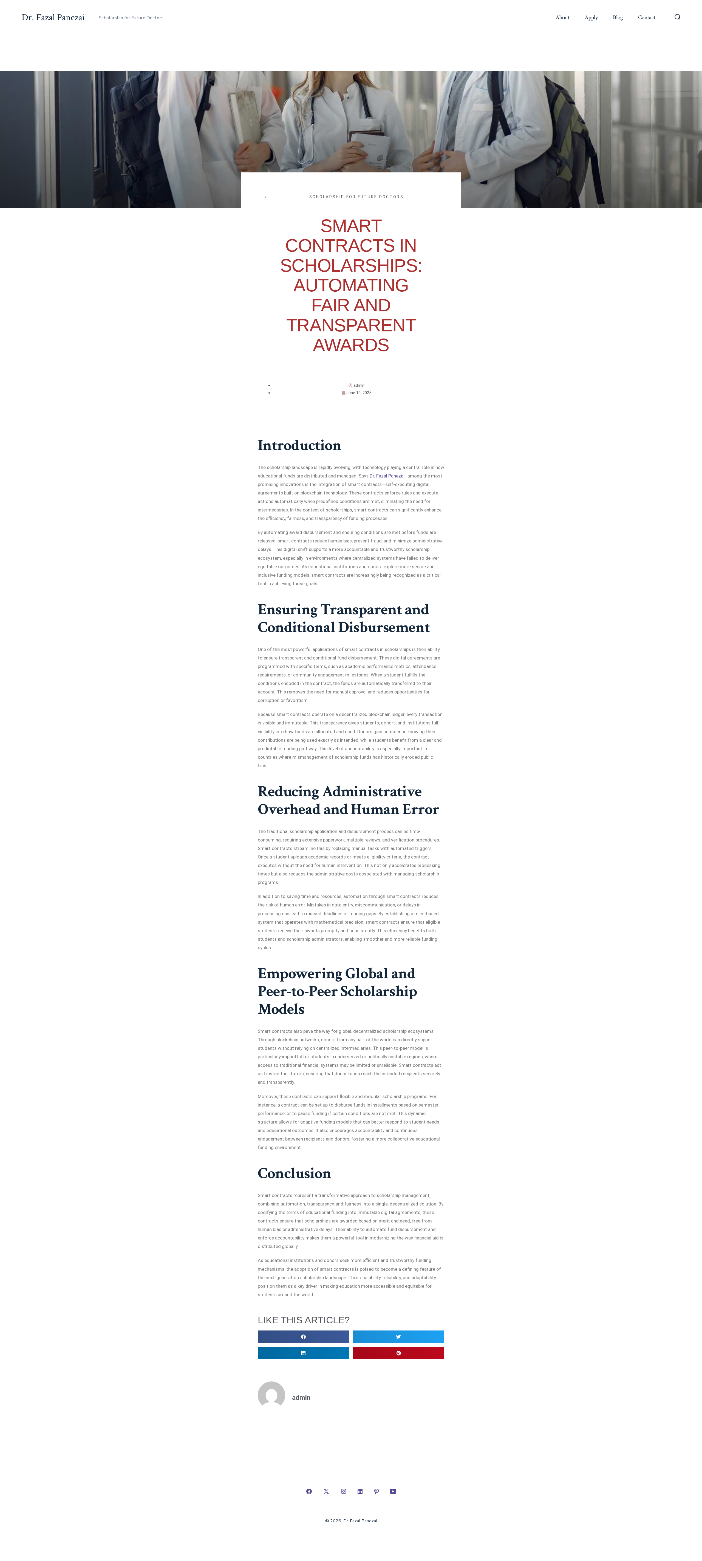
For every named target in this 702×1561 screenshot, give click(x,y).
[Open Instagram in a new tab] (343, 1491)
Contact (646, 17)
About (563, 17)
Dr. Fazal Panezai (387, 476)
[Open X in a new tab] (326, 1491)
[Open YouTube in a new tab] (393, 1491)
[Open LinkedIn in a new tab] (360, 1491)
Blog (618, 17)
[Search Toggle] (677, 17)
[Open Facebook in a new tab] (309, 1491)
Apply (591, 17)
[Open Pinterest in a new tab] (376, 1491)
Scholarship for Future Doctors (356, 197)
